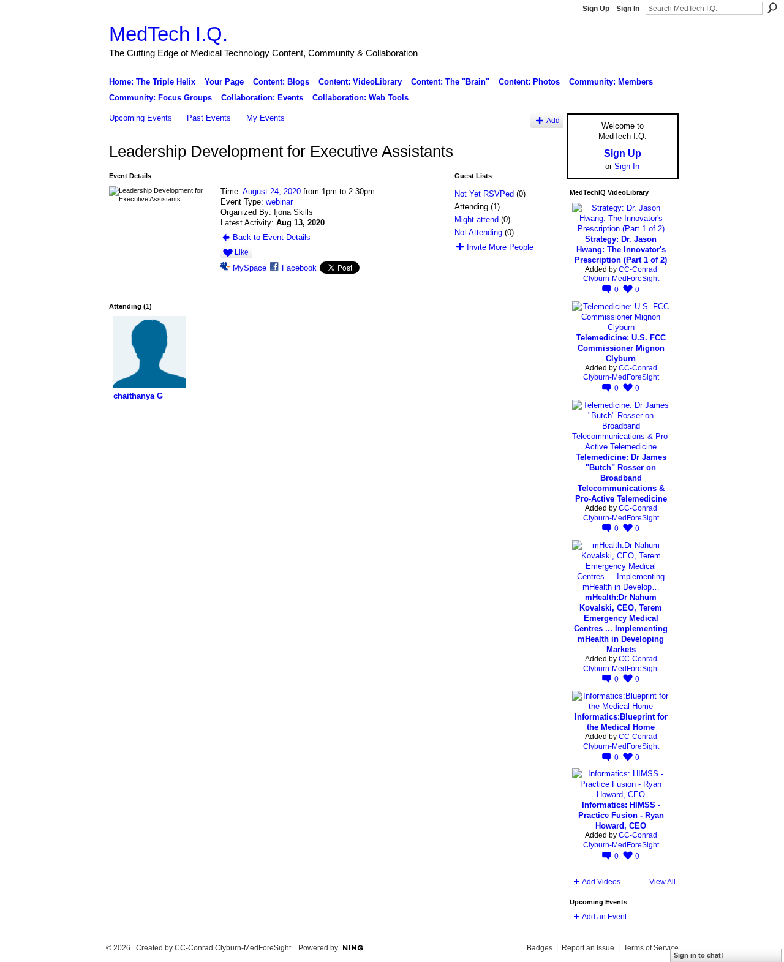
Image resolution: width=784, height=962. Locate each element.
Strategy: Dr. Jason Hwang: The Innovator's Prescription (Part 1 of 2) (621, 250)
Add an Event (604, 916)
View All (662, 881)
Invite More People (500, 247)
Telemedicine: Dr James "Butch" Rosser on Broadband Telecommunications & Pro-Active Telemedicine (621, 478)
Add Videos (601, 881)
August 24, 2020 (272, 191)
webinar (279, 201)
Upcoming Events (140, 117)
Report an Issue (588, 948)
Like (242, 252)
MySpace (249, 267)
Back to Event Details (272, 237)
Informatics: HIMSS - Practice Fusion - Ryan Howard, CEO (621, 815)
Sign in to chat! (698, 955)
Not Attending (478, 232)
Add (553, 120)
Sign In (627, 8)
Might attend (476, 219)
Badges (539, 948)
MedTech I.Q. (168, 34)
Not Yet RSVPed (484, 193)
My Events (265, 117)
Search (772, 7)
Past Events (209, 117)
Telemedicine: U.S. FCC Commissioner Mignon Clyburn (621, 348)
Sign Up (595, 8)
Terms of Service (651, 948)
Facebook (299, 267)
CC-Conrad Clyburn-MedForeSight (621, 274)
